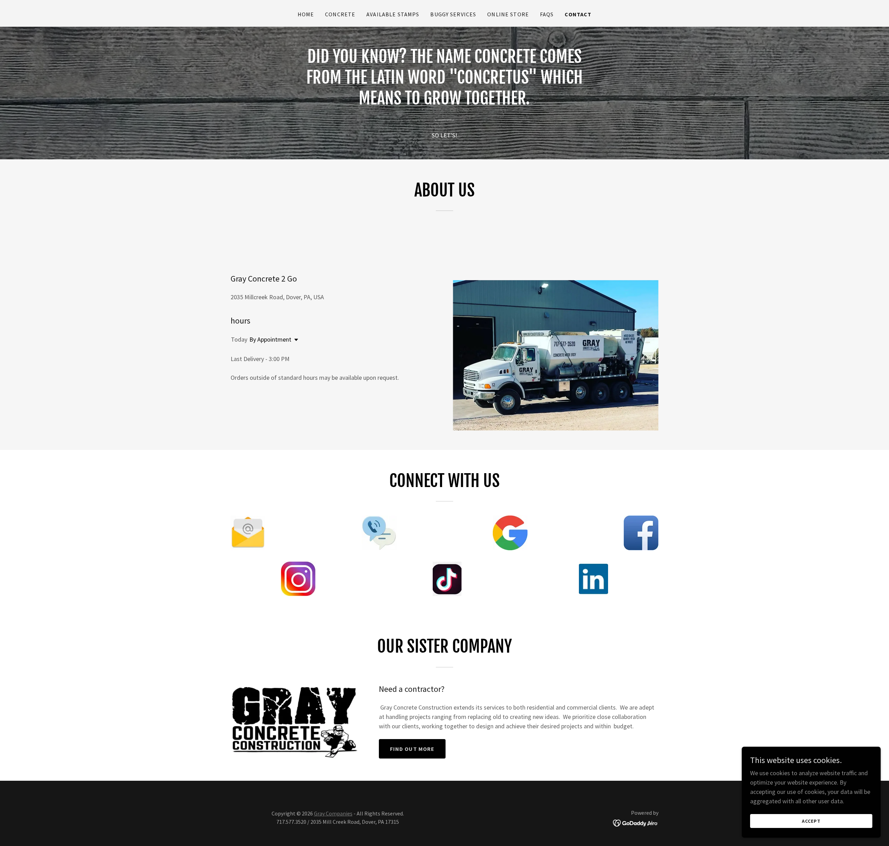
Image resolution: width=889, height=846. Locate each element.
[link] (635, 822)
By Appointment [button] (270, 339)
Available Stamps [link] (392, 14)
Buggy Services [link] (453, 14)
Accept (811, 821)
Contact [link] (578, 14)
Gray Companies (333, 813)
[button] (295, 340)
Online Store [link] (508, 14)
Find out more (412, 748)
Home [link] (306, 14)
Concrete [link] (340, 14)
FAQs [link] (547, 14)
